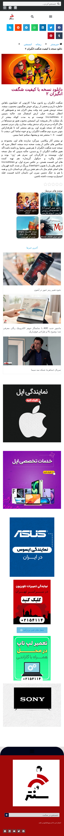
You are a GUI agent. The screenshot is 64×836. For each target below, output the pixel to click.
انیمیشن (28, 44)
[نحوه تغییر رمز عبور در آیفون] (32, 268)
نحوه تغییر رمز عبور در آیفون (47, 290)
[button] (50, 16)
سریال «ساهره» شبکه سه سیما (46, 370)
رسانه (38, 44)
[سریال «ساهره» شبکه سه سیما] (32, 350)
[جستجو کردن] (7, 815)
